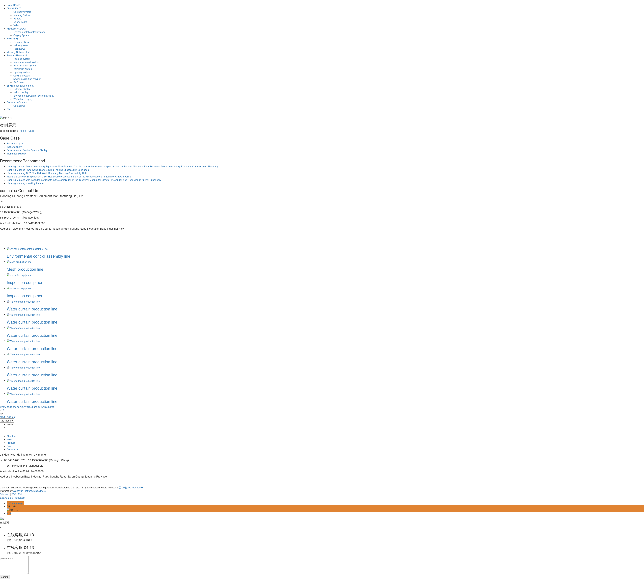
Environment (20, 85)
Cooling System (21, 75)
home (51, 406)
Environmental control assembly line (38, 256)
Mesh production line (25, 269)
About (14, 8)
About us (11, 436)
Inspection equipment (25, 282)
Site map (4, 494)
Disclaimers (39, 490)
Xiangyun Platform (23, 490)
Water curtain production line (32, 309)
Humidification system (25, 65)
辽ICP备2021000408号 (131, 487)
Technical (17, 55)
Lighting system (21, 72)
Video (16, 25)
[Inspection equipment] (19, 274)
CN (8, 109)
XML (20, 494)
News (12, 38)
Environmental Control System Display (33, 95)
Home (13, 5)
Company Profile (22, 11)
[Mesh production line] (19, 261)
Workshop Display (23, 99)
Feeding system (21, 58)
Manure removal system (26, 62)
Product (16, 28)
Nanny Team (20, 21)
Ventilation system (23, 68)
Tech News (19, 48)
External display (21, 89)
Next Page (5, 416)
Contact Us (17, 102)
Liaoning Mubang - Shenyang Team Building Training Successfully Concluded (48, 169)
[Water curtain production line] (23, 301)
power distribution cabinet (27, 79)
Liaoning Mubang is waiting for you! (25, 183)
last (13, 416)
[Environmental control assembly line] (27, 248)
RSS (13, 494)
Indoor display (20, 92)
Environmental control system (29, 32)
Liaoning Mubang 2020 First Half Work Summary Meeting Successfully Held (47, 173)
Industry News (21, 45)
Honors (17, 18)
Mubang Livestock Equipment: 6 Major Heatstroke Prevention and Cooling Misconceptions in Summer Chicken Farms (69, 176)
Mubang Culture (22, 15)
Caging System (21, 35)
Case (31, 130)
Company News (21, 42)
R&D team (18, 82)
